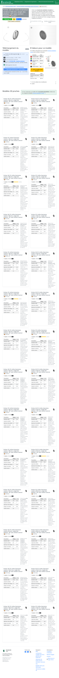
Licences (48, 656)
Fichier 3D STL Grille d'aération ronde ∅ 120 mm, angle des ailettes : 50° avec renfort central (40, 410)
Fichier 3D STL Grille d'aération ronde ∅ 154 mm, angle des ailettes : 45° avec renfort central (13, 371)
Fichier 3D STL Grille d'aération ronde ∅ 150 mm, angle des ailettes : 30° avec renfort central (40, 254)
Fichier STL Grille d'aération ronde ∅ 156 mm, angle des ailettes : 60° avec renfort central (40, 177)
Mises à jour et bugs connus (51, 659)
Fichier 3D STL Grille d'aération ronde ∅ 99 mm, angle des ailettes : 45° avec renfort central (13, 532)
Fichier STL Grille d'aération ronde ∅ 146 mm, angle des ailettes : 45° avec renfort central (13, 140)
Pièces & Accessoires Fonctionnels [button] (46, 1)
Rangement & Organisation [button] (31, 1)
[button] (22, 19)
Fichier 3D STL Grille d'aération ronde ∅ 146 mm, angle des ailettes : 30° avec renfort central (40, 371)
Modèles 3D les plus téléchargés (40, 666)
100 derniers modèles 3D (40, 669)
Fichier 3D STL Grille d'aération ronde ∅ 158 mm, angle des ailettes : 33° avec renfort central (13, 216)
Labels (33, 83)
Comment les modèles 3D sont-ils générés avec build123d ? (40, 655)
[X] (30, 652)
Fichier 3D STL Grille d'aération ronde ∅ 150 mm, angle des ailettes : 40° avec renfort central (40, 101)
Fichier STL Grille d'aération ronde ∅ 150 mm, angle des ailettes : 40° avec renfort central (13, 294)
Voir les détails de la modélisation (39, 82)
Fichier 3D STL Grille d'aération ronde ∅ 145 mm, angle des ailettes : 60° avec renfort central (13, 332)
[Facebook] (25, 652)
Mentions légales (50, 654)
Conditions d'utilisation (49, 652)
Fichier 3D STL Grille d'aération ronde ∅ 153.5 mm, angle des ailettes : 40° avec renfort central (40, 571)
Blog (37, 651)
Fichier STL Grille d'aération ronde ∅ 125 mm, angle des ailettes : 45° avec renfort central (40, 608)
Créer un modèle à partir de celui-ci (38, 70)
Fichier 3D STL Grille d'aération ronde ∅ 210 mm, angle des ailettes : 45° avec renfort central (40, 451)
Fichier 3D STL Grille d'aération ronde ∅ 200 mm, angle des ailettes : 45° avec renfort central (13, 177)
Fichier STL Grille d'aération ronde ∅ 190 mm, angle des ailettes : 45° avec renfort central (13, 451)
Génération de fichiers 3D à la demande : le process (40, 661)
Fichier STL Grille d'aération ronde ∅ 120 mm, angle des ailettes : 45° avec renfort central (40, 140)
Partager (19, 19)
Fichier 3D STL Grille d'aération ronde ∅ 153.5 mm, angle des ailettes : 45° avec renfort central (13, 571)
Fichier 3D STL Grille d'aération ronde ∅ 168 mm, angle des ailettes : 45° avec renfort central (13, 101)
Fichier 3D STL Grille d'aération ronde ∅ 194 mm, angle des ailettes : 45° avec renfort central (40, 294)
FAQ (37, 664)
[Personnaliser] (14, 19)
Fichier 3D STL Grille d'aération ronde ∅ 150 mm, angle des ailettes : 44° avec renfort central (13, 492)
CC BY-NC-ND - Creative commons (17, 61)
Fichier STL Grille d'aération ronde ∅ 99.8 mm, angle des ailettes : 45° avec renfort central (40, 492)
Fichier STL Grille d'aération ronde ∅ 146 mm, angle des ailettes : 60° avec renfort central (13, 410)
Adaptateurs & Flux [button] (19, 1)
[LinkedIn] (28, 652)
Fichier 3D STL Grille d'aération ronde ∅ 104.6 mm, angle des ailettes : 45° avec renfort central (13, 608)
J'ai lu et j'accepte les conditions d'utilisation (14, 67)
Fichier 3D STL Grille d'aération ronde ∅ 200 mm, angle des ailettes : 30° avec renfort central (40, 532)
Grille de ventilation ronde (10, 6)
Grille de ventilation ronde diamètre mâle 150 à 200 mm (27, 6)
